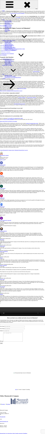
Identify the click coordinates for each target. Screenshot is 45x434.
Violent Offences (8, 63)
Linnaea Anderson (3, 231)
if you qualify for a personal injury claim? (15, 118)
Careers (6, 31)
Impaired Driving (8, 64)
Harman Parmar (8, 23)
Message (1, 341)
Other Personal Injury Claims (10, 47)
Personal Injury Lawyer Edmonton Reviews (13, 77)
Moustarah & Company (4, 155)
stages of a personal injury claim (32, 123)
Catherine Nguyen (8, 27)
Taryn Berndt (2, 286)
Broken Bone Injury (8, 46)
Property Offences (8, 62)
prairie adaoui (2, 246)
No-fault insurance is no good (19, 103)
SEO (16, 389)
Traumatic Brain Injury (9, 44)
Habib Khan (2, 197)
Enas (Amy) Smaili (8, 21)
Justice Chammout (3, 265)
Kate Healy (7, 28)
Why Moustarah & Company (10, 76)
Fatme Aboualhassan (4, 251)
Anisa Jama (7, 29)
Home (3, 10)
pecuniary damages (21, 97)
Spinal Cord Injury (8, 43)
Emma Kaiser (7, 22)
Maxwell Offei (2, 164)
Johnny (1, 257)
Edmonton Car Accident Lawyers (11, 49)
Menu (37, 8)
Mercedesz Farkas (8, 26)
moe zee (1, 175)
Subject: (1, 330)
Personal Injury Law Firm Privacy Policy (7, 433)
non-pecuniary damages (31, 97)
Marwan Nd (2, 206)
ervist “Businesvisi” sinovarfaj (5, 220)
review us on (2, 159)
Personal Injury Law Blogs (7, 65)
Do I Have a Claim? (8, 41)
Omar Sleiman (2, 188)
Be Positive (2, 239)
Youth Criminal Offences (9, 61)
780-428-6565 (2, 416)
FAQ (3, 74)
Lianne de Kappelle (8, 25)
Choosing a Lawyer (8, 75)
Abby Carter (2, 279)
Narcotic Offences (8, 59)
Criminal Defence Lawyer (7, 58)
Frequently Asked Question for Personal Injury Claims (15, 48)
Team (3, 19)
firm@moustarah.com (4, 421)
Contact (3, 78)
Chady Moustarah (8, 20)
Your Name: (2, 326)
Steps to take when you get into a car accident (8, 121)
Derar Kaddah (7, 30)
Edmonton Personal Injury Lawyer (8, 40)
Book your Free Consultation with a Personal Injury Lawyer (11, 90)
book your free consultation (9, 119)
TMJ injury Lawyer (8, 45)
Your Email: (2, 328)
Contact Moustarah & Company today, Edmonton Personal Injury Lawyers (14, 150)
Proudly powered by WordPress (21, 433)
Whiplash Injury (8, 42)
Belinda (1, 294)
